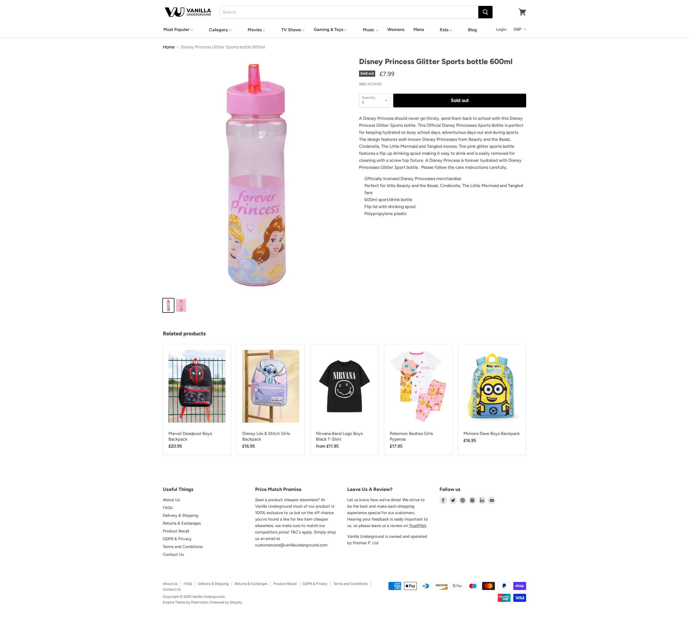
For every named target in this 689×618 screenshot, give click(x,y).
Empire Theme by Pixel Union (185, 602)
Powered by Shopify (226, 602)
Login (501, 29)
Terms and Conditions (183, 546)
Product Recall (176, 531)
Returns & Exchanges (182, 523)
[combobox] (349, 12)
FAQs (168, 507)
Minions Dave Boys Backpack (491, 433)
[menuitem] (178, 29)
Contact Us (173, 554)
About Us (171, 499)
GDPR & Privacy (177, 538)
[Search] (485, 12)
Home (169, 47)
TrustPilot (417, 525)
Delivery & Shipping (180, 515)
